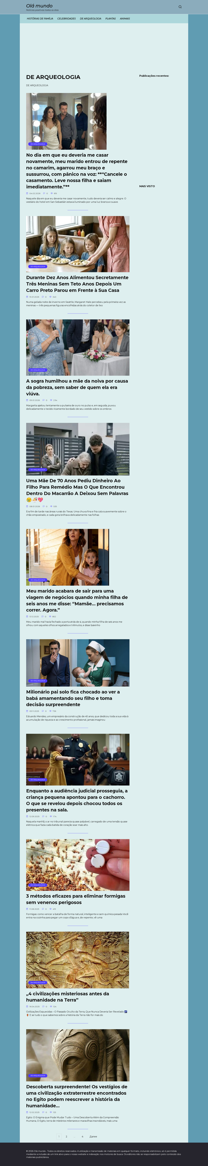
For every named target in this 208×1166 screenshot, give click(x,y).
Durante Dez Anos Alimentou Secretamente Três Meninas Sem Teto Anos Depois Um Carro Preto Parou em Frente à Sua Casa (77, 284)
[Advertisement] (104, 51)
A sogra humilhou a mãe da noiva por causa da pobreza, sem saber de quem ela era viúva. (77, 387)
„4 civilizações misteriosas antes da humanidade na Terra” (67, 997)
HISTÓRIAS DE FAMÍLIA (40, 18)
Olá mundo (39, 6)
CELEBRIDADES (66, 18)
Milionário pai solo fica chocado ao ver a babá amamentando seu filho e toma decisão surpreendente (73, 698)
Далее (93, 1136)
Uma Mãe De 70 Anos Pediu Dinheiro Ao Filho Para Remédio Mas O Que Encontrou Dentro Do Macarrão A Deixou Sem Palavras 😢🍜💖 (77, 490)
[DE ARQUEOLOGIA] (66, 148)
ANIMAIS (125, 18)
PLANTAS (110, 18)
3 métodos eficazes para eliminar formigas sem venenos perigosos (75, 899)
